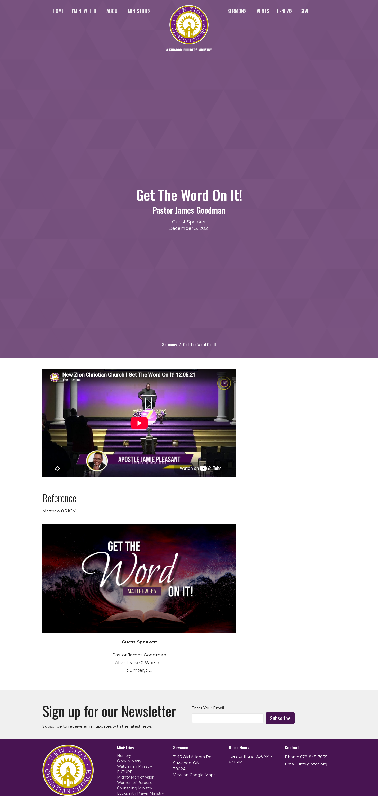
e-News (285, 11)
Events (261, 11)
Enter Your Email (208, 707)
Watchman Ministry (134, 766)
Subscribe (280, 718)
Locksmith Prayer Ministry (140, 793)
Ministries (139, 11)
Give (304, 11)
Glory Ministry (129, 761)
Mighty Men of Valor (135, 777)
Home (58, 11)
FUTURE (124, 772)
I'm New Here (85, 11)
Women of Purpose (134, 782)
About (113, 11)
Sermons (237, 11)
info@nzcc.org (313, 764)
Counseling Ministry (134, 788)
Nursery (124, 755)
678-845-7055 (313, 756)
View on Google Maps (194, 774)
